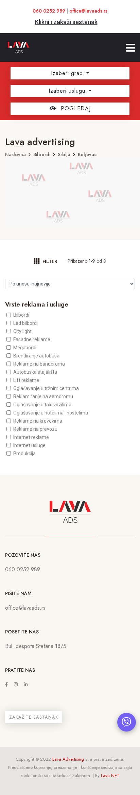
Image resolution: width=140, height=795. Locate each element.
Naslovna (15, 154)
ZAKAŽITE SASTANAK (33, 717)
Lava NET (110, 775)
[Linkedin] (26, 684)
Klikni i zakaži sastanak (66, 21)
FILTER (49, 261)
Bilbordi (41, 154)
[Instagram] (16, 684)
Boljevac (87, 154)
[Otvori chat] (126, 722)
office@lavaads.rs (88, 10)
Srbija (64, 154)
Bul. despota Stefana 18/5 (35, 646)
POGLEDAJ (75, 108)
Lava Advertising (68, 759)
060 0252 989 (49, 10)
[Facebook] (6, 684)
